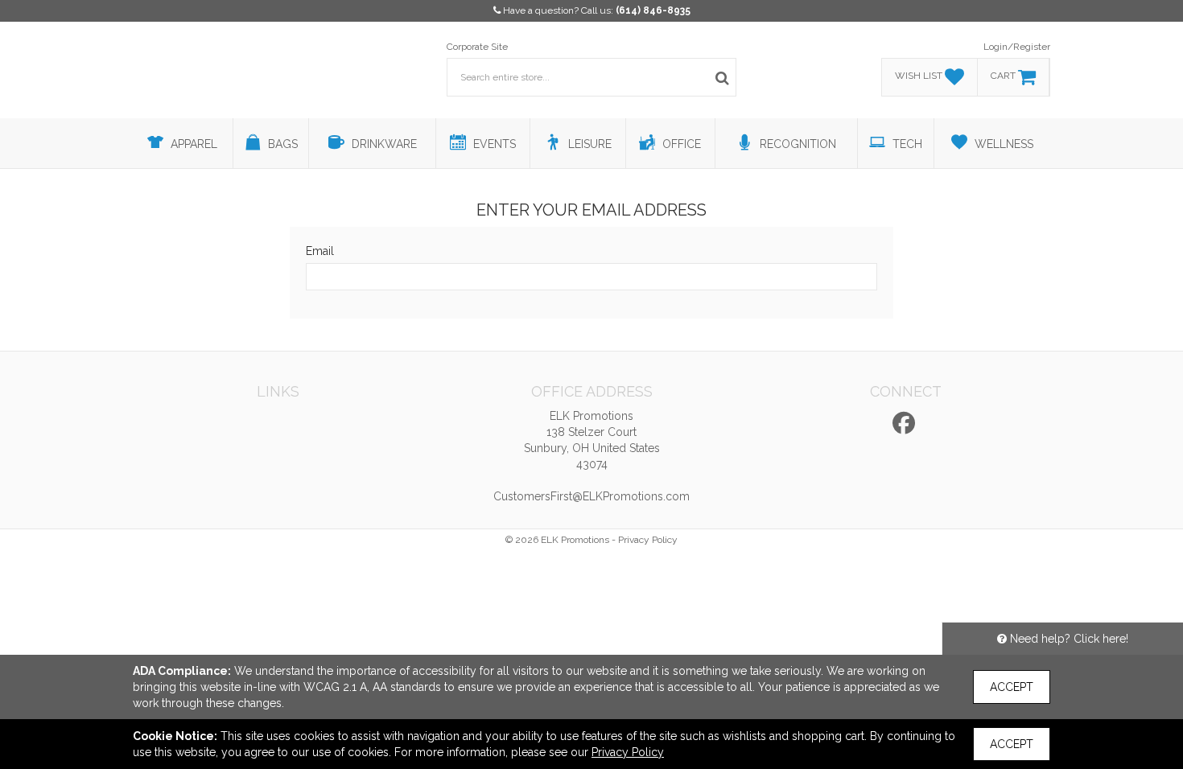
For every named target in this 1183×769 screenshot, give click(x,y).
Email (320, 251)
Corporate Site (477, 46)
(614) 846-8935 (653, 10)
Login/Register (1016, 46)
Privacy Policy (648, 539)
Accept (1011, 687)
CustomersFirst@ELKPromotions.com (591, 496)
